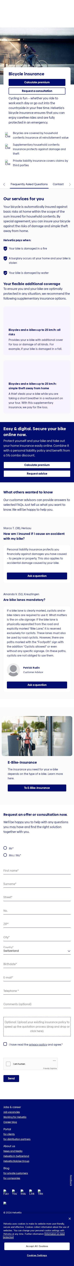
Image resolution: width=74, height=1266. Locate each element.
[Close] (69, 1218)
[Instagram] (23, 1193)
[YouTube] (14, 1193)
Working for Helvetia (14, 1117)
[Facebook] (6, 1193)
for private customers (15, 1173)
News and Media (12, 1151)
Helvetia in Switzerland (16, 1156)
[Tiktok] (40, 1196)
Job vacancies (11, 1112)
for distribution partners (16, 1139)
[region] (37, 1239)
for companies (11, 1178)
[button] (37, 82)
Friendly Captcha (50, 1068)
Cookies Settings (37, 1255)
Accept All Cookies (37, 1246)
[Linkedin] (31, 1193)
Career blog (10, 1122)
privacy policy (38, 1045)
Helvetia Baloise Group (16, 1161)
